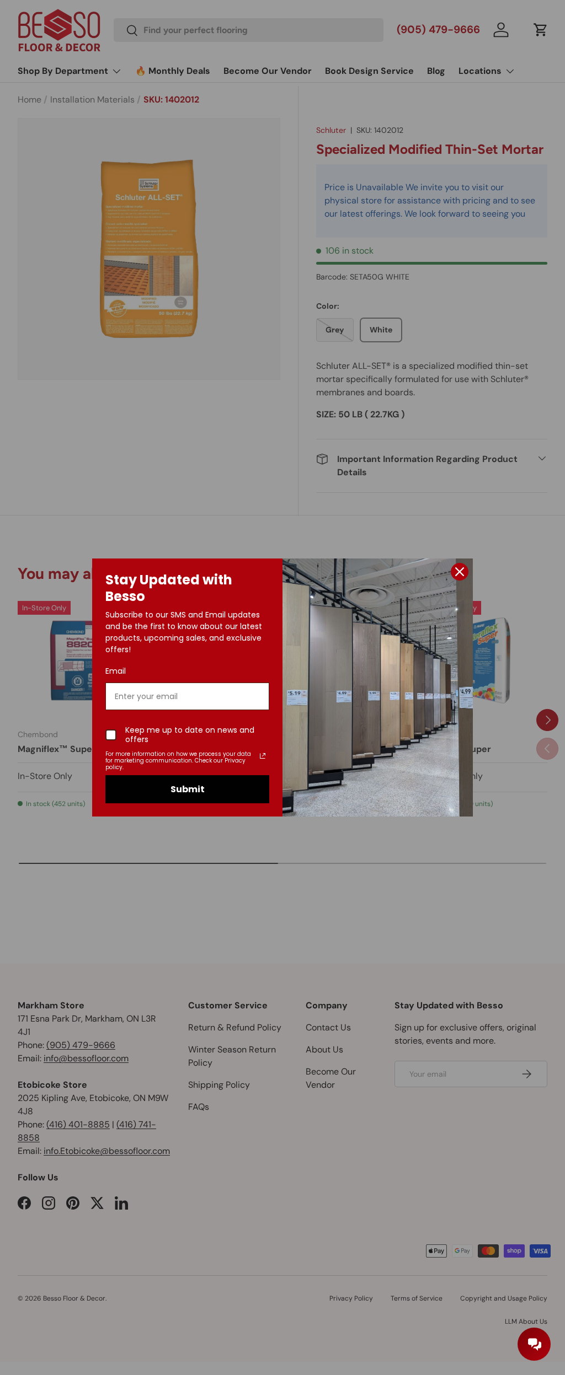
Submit (187, 789)
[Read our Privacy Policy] (262, 755)
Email (115, 670)
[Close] (459, 571)
